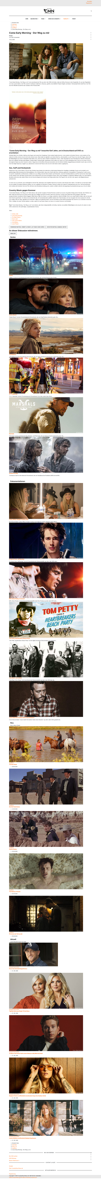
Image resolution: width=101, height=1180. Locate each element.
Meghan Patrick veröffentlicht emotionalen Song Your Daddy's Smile (27, 1096)
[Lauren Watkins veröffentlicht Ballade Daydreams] (46, 1117)
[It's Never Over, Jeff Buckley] (46, 540)
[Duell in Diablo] (46, 828)
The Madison (12, 354)
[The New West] (46, 744)
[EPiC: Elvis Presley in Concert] (46, 580)
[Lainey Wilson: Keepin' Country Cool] (46, 500)
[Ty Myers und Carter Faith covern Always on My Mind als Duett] (46, 1033)
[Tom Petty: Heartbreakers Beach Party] (46, 619)
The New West (13, 764)
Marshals (11, 433)
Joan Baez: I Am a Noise (15, 678)
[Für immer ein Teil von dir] (46, 913)
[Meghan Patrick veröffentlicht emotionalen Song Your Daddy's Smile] (46, 1075)
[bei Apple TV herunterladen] (10, 147)
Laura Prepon (15, 223)
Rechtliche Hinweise (25, 1177)
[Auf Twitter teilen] (13, 42)
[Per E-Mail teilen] (15, 42)
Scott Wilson (15, 222)
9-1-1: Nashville (13, 394)
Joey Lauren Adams (17, 220)
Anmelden (13, 233)
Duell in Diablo (13, 849)
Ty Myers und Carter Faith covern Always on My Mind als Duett (26, 1053)
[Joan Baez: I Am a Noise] (46, 659)
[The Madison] (46, 335)
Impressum (34, 1177)
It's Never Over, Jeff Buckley (16, 559)
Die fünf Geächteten (14, 807)
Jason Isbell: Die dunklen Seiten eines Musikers (21, 717)
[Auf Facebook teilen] (12, 42)
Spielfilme (11, 763)
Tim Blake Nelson (16, 217)
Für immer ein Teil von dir (15, 934)
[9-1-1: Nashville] (46, 375)
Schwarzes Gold (13, 473)
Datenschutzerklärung (14, 1177)
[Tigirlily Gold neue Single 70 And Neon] (46, 990)
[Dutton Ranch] (46, 296)
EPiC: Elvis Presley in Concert (17, 598)
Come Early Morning (17, 215)
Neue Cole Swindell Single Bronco (18, 968)
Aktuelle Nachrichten (14, 967)
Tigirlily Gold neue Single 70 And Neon (19, 1011)
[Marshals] (46, 415)
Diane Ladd (15, 219)
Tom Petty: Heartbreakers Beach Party (19, 638)
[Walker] (46, 256)
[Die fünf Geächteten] (46, 786)
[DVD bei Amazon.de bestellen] (10, 145)
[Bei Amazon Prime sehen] (11, 147)
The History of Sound (14, 891)
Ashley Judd (15, 214)
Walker (11, 275)
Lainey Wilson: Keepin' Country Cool (18, 519)
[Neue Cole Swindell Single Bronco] (33, 954)
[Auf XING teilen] (14, 42)
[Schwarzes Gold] (46, 454)
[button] (35, 19)
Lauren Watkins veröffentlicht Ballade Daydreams (22, 1138)
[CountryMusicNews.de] (49, 11)
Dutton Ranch (12, 315)
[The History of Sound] (46, 871)
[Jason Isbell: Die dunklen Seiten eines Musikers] (46, 698)
